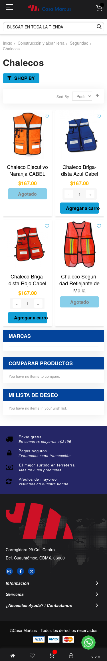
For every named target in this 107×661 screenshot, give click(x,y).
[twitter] (31, 571)
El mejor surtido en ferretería (47, 465)
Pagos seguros (33, 450)
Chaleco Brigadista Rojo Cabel (27, 279)
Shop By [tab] (24, 78)
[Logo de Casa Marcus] (49, 7)
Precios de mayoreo (38, 479)
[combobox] (53, 27)
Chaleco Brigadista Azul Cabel (79, 170)
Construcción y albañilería (41, 43)
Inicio (7, 43)
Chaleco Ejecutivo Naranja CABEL (27, 170)
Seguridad (79, 43)
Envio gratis (30, 436)
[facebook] (20, 571)
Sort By (62, 96)
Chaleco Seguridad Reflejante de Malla (79, 283)
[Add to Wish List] (47, 116)
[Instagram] (9, 571)
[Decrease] (68, 194)
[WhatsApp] (88, 642)
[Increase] (90, 194)
